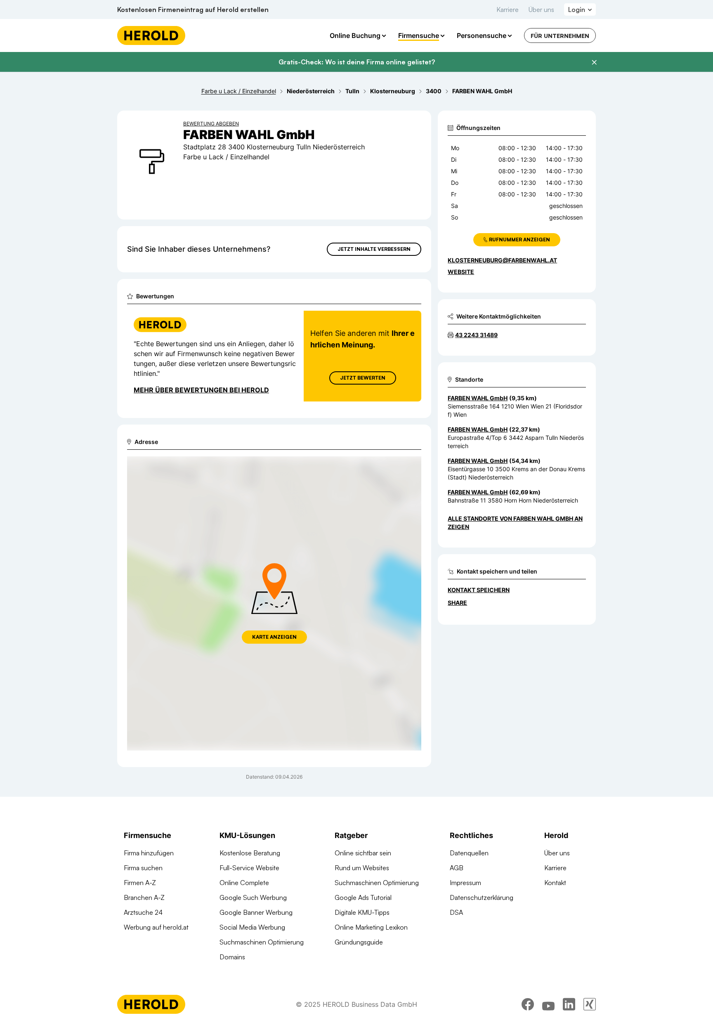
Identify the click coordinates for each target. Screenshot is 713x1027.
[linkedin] (569, 1004)
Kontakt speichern (479, 589)
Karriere (507, 9)
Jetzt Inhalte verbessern (374, 249)
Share (457, 602)
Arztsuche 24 (143, 912)
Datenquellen (469, 853)
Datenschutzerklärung (481, 897)
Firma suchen (143, 868)
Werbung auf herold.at (156, 927)
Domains (232, 957)
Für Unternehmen (560, 35)
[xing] (589, 1004)
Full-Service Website (249, 868)
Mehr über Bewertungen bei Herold (201, 390)
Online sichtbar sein (363, 853)
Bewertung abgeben (211, 123)
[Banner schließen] (594, 62)
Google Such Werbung (253, 897)
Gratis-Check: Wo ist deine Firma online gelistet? (357, 62)
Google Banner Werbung (256, 912)
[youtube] (548, 1004)
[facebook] (528, 1004)
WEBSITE (461, 271)
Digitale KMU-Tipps (362, 912)
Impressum (465, 882)
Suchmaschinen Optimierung (262, 942)
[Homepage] (151, 35)
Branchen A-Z (144, 897)
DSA (456, 912)
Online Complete (244, 882)
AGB (456, 868)
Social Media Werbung (252, 927)
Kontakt (555, 882)
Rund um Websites (362, 868)
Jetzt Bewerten (362, 378)
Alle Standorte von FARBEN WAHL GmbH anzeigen (515, 522)
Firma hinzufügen (149, 853)
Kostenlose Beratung (250, 853)
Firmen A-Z (140, 882)
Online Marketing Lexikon (371, 927)
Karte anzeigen (274, 637)
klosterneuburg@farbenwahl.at (502, 260)
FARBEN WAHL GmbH (478, 397)
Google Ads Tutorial (363, 897)
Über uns (541, 9)
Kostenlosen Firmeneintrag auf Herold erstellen (193, 9)
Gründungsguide (359, 942)
